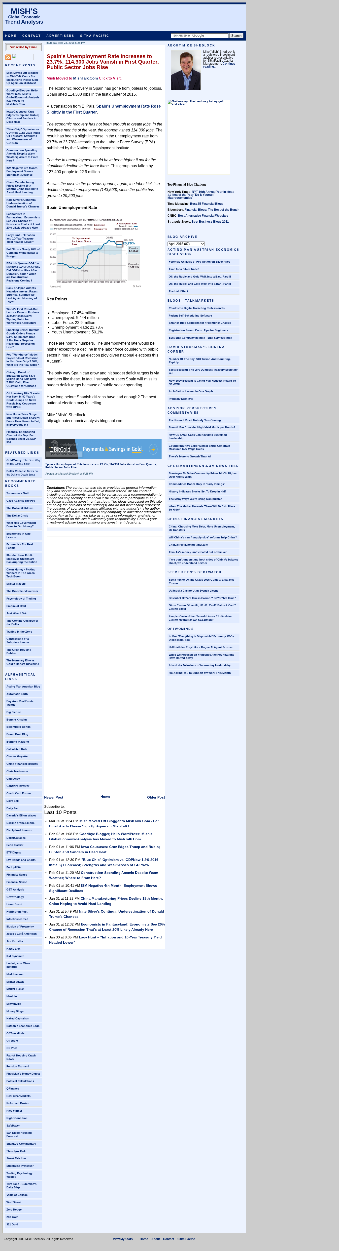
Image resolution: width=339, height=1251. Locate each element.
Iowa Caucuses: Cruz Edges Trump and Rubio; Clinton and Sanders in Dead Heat (22, 116)
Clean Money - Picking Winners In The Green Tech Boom (20, 573)
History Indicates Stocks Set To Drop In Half (197, 491)
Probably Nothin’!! (181, 398)
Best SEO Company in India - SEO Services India (200, 337)
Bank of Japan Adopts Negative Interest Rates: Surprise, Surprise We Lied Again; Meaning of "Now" (22, 294)
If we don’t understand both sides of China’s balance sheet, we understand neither (203, 561)
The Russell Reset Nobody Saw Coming (195, 420)
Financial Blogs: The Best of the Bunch (212, 209)
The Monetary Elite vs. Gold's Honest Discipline (22, 662)
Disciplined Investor (19, 830)
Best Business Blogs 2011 (210, 221)
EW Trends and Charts (20, 859)
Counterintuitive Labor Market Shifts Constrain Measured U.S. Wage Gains (199, 447)
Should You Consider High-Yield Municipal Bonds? (202, 427)
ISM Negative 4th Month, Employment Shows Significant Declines (22, 171)
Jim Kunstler (14, 941)
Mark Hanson (15, 974)
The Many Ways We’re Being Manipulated (195, 498)
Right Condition (17, 1118)
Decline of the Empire (20, 822)
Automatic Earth (17, 693)
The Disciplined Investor (22, 591)
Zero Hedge (14, 1209)
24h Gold (12, 1216)
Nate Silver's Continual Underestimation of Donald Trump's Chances (22, 203)
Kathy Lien (13, 948)
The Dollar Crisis (17, 515)
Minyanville (13, 1003)
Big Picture (13, 712)
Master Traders (16, 583)
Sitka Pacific (94, 36)
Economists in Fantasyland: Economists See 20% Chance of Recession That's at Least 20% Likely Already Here (23, 220)
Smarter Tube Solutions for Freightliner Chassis (200, 322)
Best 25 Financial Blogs (206, 203)
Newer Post (53, 797)
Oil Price (11, 1048)
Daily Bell (12, 800)
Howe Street (14, 904)
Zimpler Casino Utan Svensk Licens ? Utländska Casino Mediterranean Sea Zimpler (200, 618)
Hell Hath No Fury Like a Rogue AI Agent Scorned (201, 647)
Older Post (156, 797)
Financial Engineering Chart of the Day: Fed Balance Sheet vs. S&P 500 (21, 437)
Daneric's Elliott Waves (21, 815)
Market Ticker (15, 988)
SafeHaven (13, 1125)
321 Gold (12, 1224)
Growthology (15, 896)
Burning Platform (17, 741)
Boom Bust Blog (17, 734)
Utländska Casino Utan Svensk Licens (193, 590)
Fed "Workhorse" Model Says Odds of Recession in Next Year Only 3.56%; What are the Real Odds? (22, 359)
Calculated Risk (16, 749)
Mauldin (11, 996)
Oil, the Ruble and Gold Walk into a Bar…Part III (200, 276)
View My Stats (123, 1239)
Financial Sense (16, 874)
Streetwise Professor (20, 1165)
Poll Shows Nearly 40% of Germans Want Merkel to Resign (23, 253)
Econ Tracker (14, 845)
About (155, 1239)
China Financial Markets (22, 763)
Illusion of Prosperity (20, 926)
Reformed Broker (17, 1103)
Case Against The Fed (20, 500)
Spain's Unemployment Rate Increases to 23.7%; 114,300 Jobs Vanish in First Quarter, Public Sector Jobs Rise (103, 61)
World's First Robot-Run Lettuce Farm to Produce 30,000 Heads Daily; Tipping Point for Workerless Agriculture (22, 316)
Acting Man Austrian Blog (23, 686)
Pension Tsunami (17, 1066)
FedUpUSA (13, 867)
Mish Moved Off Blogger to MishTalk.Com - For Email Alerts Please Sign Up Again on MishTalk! (22, 77)
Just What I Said (17, 613)
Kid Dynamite (15, 956)
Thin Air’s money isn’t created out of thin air (198, 552)
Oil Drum (12, 1040)
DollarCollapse (16, 837)
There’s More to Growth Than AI (190, 456)
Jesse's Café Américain (21, 933)
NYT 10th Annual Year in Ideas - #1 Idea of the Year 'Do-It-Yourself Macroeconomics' (202, 195)
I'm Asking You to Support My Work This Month (200, 672)
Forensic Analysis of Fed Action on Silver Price (199, 261)
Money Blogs (15, 1011)
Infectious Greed (17, 919)
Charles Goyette (17, 756)
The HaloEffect (178, 291)
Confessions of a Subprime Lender (17, 640)
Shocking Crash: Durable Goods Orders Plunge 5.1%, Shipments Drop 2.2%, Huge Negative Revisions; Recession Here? (22, 338)
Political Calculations (20, 1081)
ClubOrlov (13, 778)
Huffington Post (17, 911)
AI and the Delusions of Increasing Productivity (200, 665)
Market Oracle (15, 981)
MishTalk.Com (85, 78)
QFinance (12, 1088)
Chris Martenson (17, 771)
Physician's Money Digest (23, 1073)
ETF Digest (13, 852)
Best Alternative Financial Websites (203, 215)
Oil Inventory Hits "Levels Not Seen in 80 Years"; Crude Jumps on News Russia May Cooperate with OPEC (23, 400)
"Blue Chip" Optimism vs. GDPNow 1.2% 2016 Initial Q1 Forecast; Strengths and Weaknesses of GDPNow (23, 136)
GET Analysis (15, 889)
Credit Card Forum (18, 793)
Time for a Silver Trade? (184, 269)
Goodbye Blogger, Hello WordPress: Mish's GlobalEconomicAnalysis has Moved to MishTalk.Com (22, 97)
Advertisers (60, 36)
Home (11, 36)
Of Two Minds (15, 1033)
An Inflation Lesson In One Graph (191, 391)
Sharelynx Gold (16, 1151)
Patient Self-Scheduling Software (190, 315)
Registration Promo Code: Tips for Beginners (198, 330)
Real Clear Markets (18, 1095)
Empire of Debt (16, 606)
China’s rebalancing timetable (188, 544)
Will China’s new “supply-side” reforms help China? (203, 537)
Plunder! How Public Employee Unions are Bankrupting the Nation (21, 559)
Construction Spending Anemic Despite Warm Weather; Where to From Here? (22, 155)
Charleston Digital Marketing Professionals (197, 308)
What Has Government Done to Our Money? (21, 524)
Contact (31, 36)
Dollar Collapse (16, 471)
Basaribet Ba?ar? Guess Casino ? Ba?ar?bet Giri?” (202, 598)
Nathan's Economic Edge (22, 1025)
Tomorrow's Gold (17, 493)
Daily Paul (12, 808)
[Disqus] (104, 601)
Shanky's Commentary (21, 1143)
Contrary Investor (17, 785)
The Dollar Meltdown (20, 508)
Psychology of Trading (21, 598)
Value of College (17, 1194)
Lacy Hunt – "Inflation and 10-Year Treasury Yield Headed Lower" (20, 238)
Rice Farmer (14, 1110)
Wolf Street (13, 1202)
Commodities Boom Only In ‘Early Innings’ (197, 484)
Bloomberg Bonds (18, 726)
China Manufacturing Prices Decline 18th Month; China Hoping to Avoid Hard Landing (22, 187)
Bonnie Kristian (16, 719)
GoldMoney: (14, 460)
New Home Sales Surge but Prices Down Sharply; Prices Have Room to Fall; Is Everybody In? (23, 419)
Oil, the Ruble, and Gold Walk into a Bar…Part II (200, 283)
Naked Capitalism (17, 1018)
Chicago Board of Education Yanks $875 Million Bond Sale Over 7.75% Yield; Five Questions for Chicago (21, 379)
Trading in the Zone (19, 631)
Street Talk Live (16, 1158)
